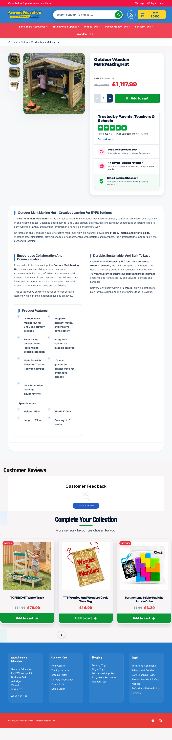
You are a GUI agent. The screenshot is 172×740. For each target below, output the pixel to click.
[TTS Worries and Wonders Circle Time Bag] (86, 566)
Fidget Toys (98, 669)
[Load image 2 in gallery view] (14, 72)
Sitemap (136, 693)
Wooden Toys (99, 681)
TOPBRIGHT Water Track (27, 597)
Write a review (86, 505)
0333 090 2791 (20, 696)
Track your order (60, 670)
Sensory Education (24, 721)
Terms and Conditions (144, 665)
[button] (152, 14)
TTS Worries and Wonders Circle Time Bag (85, 599)
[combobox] (88, 14)
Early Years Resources (104, 677)
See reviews (105, 139)
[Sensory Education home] (27, 14)
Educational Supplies (103, 673)
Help (141, 3)
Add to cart (24, 618)
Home (15, 42)
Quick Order (58, 688)
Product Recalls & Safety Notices (145, 681)
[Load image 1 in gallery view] (14, 58)
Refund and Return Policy (146, 688)
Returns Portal (59, 674)
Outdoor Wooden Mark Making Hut (40, 42)
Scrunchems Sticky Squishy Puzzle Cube (144, 599)
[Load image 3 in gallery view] (14, 86)
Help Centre (58, 665)
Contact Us (57, 684)
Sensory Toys (99, 665)
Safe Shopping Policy (143, 674)
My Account (157, 3)
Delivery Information (62, 679)
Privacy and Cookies (143, 670)
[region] (86, 583)
